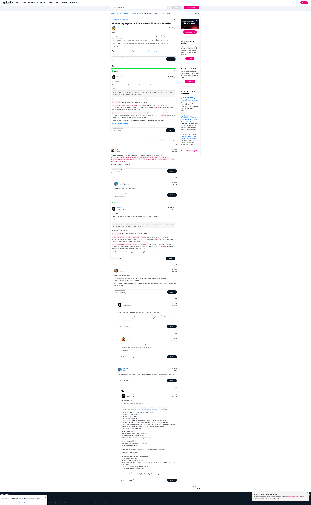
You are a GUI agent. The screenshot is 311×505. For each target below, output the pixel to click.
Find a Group (190, 81)
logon (134, 51)
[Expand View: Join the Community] (34, 3)
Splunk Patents (53, 500)
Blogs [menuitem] (56, 2)
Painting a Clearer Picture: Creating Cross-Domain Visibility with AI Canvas (189, 136)
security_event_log (150, 51)
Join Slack (189, 58)
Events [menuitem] (50, 2)
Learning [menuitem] (64, 2)
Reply (170, 59)
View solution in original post (120, 123)
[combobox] (146, 7)
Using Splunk (124, 13)
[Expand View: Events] (52, 3)
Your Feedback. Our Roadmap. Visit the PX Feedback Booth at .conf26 (190, 98)
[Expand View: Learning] (67, 3)
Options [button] (196, 13)
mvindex (140, 51)
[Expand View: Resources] (77, 3)
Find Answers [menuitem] (41, 2)
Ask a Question (191, 7)
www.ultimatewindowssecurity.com (146, 409)
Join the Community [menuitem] (28, 2)
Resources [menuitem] (73, 2)
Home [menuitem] (17, 2)
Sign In (304, 2)
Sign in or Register (292, 496)
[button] (174, 20)
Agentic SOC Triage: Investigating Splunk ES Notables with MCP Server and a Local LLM (189, 118)
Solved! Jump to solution (120, 19)
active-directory (121, 51)
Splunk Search (134, 13)
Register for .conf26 (190, 32)
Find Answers (114, 13)
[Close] (45, 497)
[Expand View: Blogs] (59, 3)
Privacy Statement (7, 502)
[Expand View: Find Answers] (45, 3)
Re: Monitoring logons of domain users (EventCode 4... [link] (155, 13)
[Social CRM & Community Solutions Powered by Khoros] (196, 488)
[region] (24, 500)
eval (129, 51)
